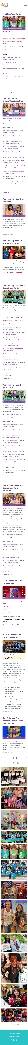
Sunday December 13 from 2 (10, 475)
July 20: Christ (6, 571)
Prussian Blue (6, 609)
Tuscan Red (6, 606)
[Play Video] (3, 28)
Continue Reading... (8, 92)
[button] (9, 654)
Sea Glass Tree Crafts (12, 14)
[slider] (15, 28)
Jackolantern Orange (8, 613)
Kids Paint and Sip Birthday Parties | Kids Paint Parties (13, 721)
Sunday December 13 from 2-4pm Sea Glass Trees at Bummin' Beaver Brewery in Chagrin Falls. (13, 184)
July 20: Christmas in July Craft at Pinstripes (13, 157)
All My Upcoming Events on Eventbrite (13, 124)
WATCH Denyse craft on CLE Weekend (12, 272)
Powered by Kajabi (14, 1036)
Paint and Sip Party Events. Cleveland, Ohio (13, 99)
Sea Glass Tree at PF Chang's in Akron (16, 38)
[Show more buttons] (24, 28)
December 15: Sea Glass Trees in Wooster (13, 35)
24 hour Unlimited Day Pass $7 (11, 624)
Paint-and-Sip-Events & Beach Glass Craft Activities (13, 488)
